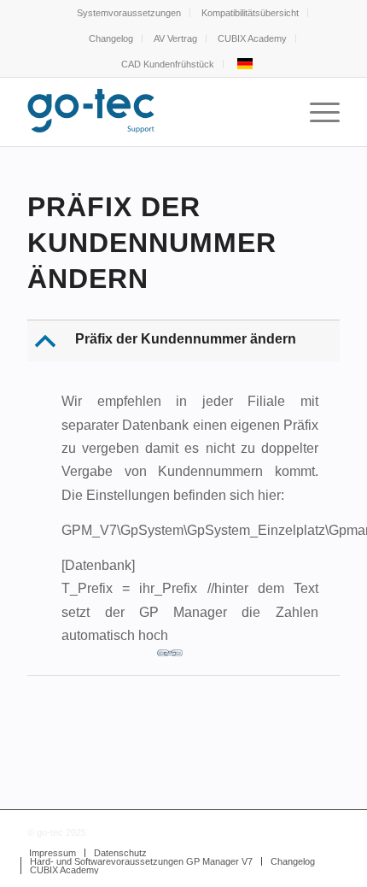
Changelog (111, 38)
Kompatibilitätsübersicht (250, 13)
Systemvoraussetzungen (129, 13)
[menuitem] (129, 13)
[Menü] (316, 112)
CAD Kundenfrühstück (167, 64)
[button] (185, 341)
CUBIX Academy (252, 38)
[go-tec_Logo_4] (152, 112)
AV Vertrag (175, 38)
